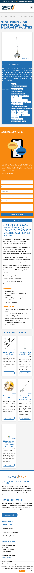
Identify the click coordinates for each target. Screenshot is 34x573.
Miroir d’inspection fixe (8, 396)
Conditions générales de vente (11, 536)
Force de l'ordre (26, 102)
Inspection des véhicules (10, 16)
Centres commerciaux (16, 98)
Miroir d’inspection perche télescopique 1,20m (25, 397)
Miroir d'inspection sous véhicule (23, 16)
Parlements (19, 110)
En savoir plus (29, 570)
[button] (31, 7)
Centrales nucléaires (24, 95)
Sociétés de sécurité (16, 121)
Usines (23, 121)
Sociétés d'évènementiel (17, 119)
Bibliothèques (14, 95)
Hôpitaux (24, 106)
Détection (13, 84)
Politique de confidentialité (10, 532)
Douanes (25, 100)
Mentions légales (8, 528)
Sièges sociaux (25, 115)
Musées (14, 110)
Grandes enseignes (16, 106)
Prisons (26, 110)
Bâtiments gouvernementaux (18, 93)
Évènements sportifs (16, 102)
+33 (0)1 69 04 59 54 (7, 557)
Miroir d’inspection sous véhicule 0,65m (25, 353)
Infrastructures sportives (25, 108)
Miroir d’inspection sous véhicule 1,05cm (8, 354)
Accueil (2, 16)
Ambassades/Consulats (17, 89)
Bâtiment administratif (16, 91)
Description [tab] (17, 220)
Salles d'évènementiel (22, 112)
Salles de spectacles (16, 115)
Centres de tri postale (16, 100)
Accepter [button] (22, 570)
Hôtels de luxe (14, 108)
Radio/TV (13, 112)
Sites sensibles (14, 117)
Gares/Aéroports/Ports (17, 104)
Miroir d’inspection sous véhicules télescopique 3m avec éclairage (8, 443)
